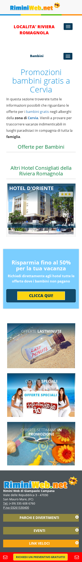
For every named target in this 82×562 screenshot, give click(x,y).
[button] (40, 557)
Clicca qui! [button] (41, 295)
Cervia (33, 118)
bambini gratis (37, 111)
